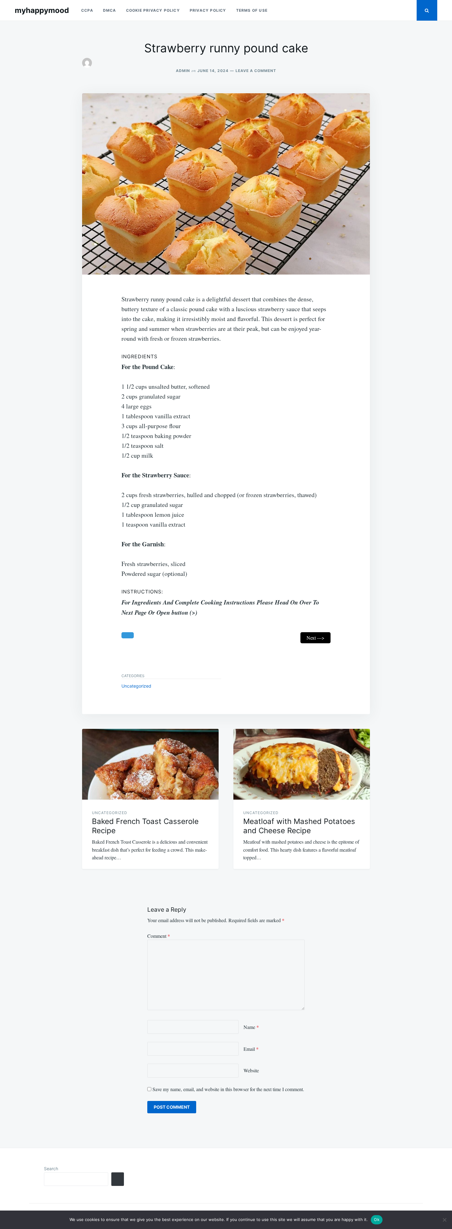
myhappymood (42, 10)
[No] (444, 1220)
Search (51, 1168)
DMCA (109, 10)
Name (251, 1027)
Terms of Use (252, 10)
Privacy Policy (208, 10)
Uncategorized (136, 686)
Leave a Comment (256, 70)
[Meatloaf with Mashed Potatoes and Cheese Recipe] (301, 764)
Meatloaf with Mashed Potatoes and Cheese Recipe (299, 826)
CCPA (87, 10)
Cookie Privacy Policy (153, 10)
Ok (376, 1219)
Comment (158, 936)
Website (251, 1070)
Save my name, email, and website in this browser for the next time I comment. (228, 1089)
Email (251, 1049)
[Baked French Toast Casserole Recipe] (150, 764)
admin (183, 70)
